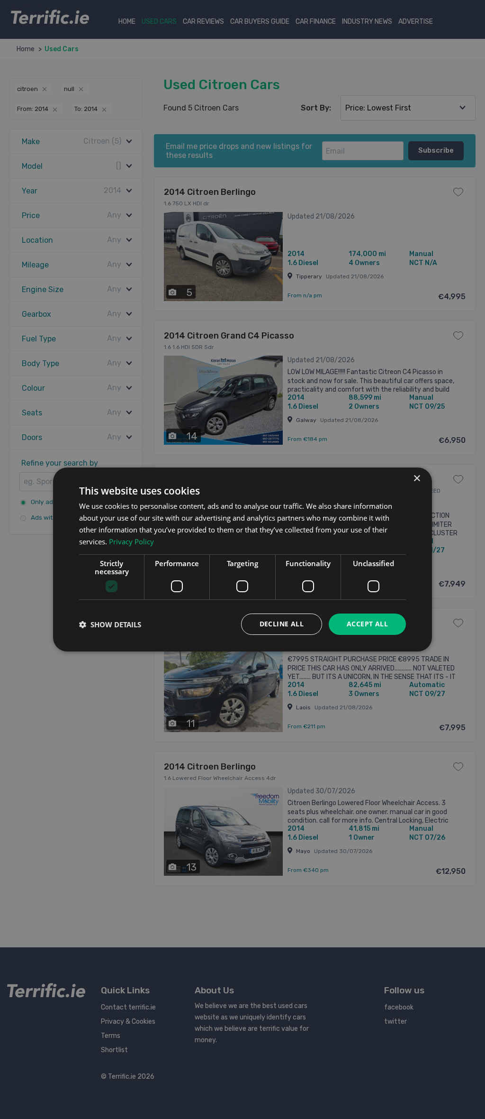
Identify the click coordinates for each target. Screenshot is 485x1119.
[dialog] (242, 559)
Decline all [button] (282, 623)
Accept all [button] (367, 623)
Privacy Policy (131, 541)
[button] (110, 624)
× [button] (416, 478)
